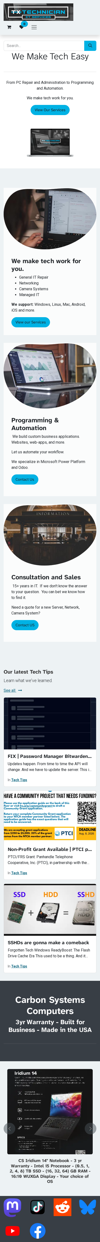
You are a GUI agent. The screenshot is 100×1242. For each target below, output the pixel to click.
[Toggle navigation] (34, 27)
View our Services (31, 322)
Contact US (25, 625)
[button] (9, 1128)
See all (10, 690)
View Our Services (50, 109)
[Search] (90, 46)
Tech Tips (19, 780)
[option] (50, 1128)
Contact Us (25, 479)
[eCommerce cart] (9, 27)
